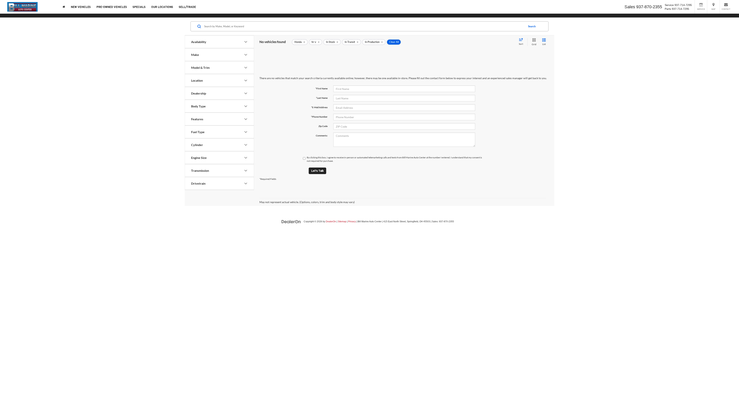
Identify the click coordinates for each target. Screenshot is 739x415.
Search (532, 26)
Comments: (322, 135)
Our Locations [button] (162, 6)
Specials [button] (139, 6)
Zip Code (323, 126)
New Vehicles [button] (81, 6)
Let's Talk (317, 170)
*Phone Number (319, 116)
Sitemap (342, 221)
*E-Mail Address (319, 107)
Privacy (352, 221)
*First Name (321, 88)
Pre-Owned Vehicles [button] (111, 6)
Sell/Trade (187, 6)
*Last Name (322, 97)
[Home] (64, 7)
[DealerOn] (291, 221)
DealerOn (331, 221)
